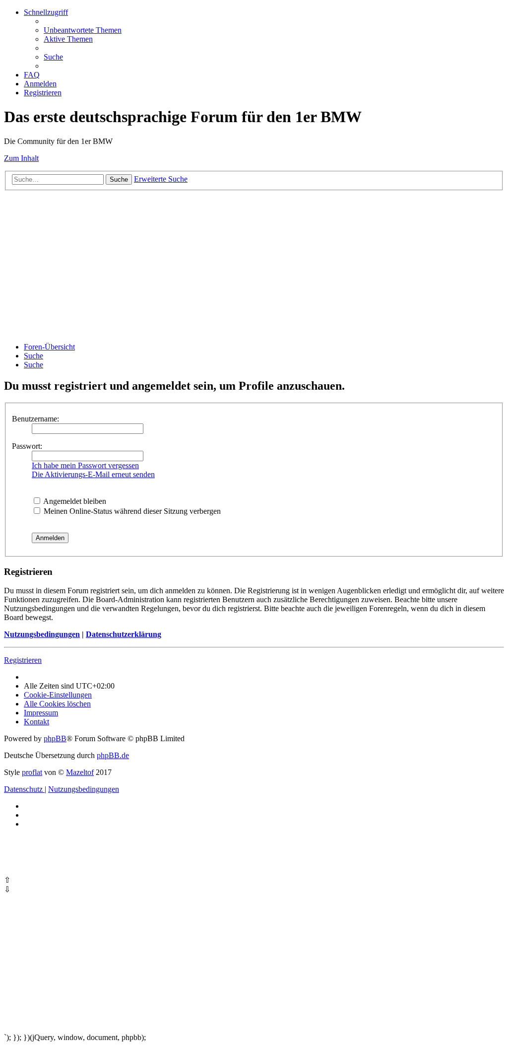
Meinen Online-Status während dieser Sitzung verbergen (131, 511)
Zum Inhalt (21, 158)
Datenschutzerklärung (123, 634)
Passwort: (27, 446)
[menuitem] (83, 30)
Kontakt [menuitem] (36, 721)
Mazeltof (80, 772)
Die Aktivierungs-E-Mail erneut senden (93, 474)
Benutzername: (35, 419)
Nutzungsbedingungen (42, 634)
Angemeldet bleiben (74, 501)
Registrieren (23, 660)
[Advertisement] (254, 265)
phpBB (55, 738)
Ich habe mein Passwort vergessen (85, 465)
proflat (32, 772)
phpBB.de (113, 755)
